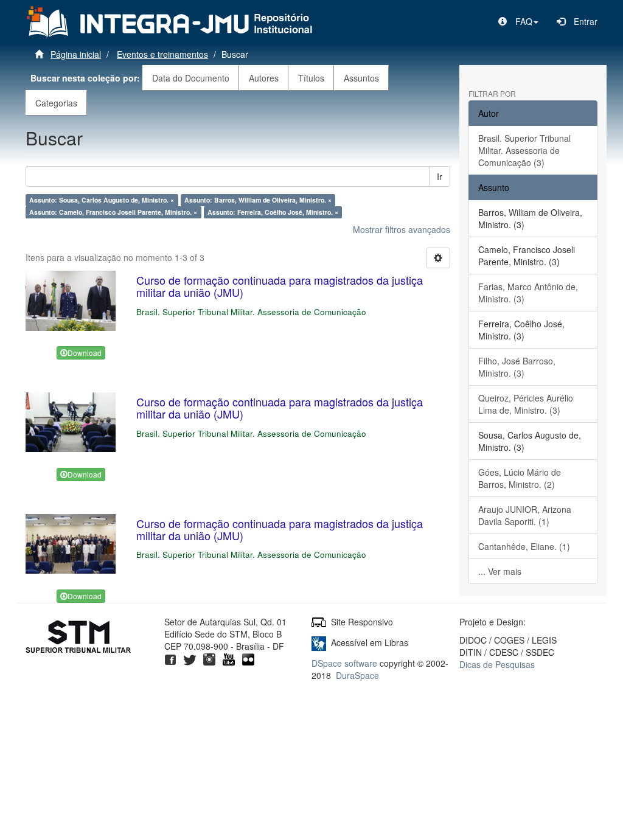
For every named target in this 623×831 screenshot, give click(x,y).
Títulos (311, 78)
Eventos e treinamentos (162, 54)
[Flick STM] (248, 658)
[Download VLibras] (319, 642)
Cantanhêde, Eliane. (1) (524, 546)
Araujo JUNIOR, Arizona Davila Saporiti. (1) (524, 515)
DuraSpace (357, 675)
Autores (264, 78)
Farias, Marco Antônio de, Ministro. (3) (528, 292)
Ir (439, 176)
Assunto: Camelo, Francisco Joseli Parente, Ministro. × (113, 212)
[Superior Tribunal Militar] (78, 638)
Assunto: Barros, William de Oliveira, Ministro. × (258, 199)
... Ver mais (499, 571)
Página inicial (75, 54)
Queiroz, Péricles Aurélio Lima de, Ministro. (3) (525, 404)
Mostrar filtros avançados (401, 229)
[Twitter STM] (190, 658)
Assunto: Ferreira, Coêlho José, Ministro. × (272, 212)
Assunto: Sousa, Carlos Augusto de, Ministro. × (101, 199)
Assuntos (361, 78)
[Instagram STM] (209, 658)
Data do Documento (190, 78)
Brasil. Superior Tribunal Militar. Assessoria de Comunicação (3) (524, 150)
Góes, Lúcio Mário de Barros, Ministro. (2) (519, 478)
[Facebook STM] (170, 658)
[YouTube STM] (229, 658)
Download (85, 352)
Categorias (56, 103)
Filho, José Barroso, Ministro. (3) (516, 367)
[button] (518, 21)
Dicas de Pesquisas (497, 664)
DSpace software (344, 663)
